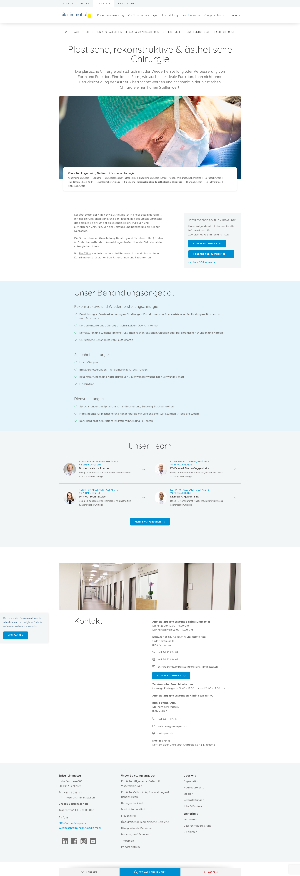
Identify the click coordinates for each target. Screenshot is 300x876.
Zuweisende (103, 3)
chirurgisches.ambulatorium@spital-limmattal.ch (188, 667)
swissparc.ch (165, 734)
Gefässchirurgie (213, 178)
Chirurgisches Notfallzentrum (120, 178)
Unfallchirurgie (213, 182)
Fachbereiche (191, 15)
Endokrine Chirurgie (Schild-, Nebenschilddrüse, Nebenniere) (170, 178)
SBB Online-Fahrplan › (72, 823)
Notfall (211, 872)
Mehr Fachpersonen (148, 522)
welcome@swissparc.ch (172, 726)
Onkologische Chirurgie (108, 182)
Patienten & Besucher (75, 3)
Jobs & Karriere (128, 3)
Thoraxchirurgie (194, 182)
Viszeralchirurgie (76, 186)
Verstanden (15, 635)
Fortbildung (170, 15)
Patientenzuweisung (110, 15)
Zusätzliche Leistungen (143, 15)
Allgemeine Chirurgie (78, 178)
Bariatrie (97, 178)
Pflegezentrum (214, 15)
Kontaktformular (169, 675)
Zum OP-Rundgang (204, 262)
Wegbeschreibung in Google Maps (80, 828)
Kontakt (91, 872)
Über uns (234, 15)
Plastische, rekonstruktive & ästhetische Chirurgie (153, 182)
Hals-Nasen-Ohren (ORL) (80, 182)
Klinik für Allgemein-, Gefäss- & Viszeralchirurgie (129, 32)
